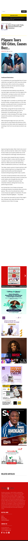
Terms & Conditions (5, 520)
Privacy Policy (4, 518)
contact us (7, 530)
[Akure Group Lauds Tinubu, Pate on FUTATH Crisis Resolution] (4, 27)
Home (2, 516)
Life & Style (4, 51)
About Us (3, 517)
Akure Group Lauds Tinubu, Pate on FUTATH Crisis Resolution (16, 26)
